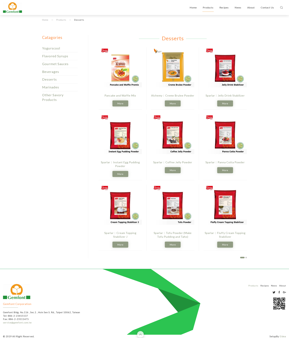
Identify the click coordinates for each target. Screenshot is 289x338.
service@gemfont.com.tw (17, 322)
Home (193, 7)
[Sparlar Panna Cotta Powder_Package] (225, 135)
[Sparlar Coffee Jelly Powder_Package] (172, 135)
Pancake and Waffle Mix (120, 95)
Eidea (283, 336)
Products (208, 7)
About (251, 7)
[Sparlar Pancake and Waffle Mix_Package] (120, 69)
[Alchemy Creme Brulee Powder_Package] (172, 69)
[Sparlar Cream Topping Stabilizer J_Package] (120, 206)
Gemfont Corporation (17, 304)
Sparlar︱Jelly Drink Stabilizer (225, 95)
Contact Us (267, 7)
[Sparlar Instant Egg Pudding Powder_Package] (120, 135)
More (120, 103)
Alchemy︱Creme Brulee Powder (172, 95)
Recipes (224, 7)
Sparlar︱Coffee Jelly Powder (172, 162)
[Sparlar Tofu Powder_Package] (172, 206)
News (238, 7)
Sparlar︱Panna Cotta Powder (225, 162)
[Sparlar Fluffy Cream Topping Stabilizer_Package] (225, 206)
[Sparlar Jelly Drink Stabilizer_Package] (225, 69)
